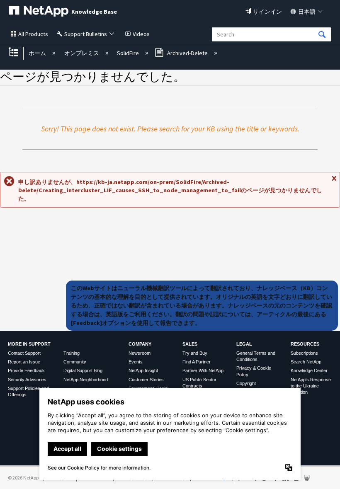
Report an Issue (24, 361)
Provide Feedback (26, 370)
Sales (189, 343)
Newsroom (140, 353)
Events (136, 361)
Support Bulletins (85, 34)
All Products (33, 34)
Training (71, 353)
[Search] (322, 35)
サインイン (267, 11)
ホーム (38, 53)
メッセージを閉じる (334, 181)
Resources (305, 343)
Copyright (246, 383)
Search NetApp (306, 361)
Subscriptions (304, 353)
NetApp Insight (143, 370)
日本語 (307, 11)
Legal (244, 343)
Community (74, 361)
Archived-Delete (187, 53)
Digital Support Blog (82, 370)
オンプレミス (82, 53)
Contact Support (24, 353)
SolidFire (128, 53)
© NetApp (23, 477)
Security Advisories (27, 379)
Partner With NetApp (202, 370)
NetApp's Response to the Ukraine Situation (311, 386)
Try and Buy (194, 353)
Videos (141, 34)
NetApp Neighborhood (85, 379)
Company (140, 343)
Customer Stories (146, 379)
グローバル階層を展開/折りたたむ (18, 52)
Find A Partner (196, 361)
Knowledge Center (309, 370)
